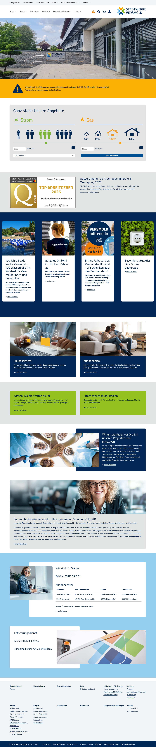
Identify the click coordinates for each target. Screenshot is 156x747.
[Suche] (98, 11)
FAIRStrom (14, 708)
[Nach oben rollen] (151, 742)
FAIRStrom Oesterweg (19, 711)
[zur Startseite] (131, 11)
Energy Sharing (16, 734)
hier (58, 90)
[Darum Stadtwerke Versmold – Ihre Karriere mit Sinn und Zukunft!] (78, 497)
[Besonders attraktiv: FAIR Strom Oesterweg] (137, 238)
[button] (50, 281)
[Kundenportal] (109, 11)
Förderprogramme (110, 689)
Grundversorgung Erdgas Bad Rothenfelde (40, 720)
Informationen (132, 711)
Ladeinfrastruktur (110, 695)
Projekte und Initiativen (112, 692)
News (12, 689)
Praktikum (131, 697)
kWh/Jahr (31, 148)
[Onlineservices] (43, 339)
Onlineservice (132, 708)
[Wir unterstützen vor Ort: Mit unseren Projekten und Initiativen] (54, 450)
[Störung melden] (93, 11)
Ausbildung (131, 695)
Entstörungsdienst (87, 689)
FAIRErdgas (38, 708)
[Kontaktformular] (104, 11)
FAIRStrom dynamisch (19, 731)
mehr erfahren (12, 297)
